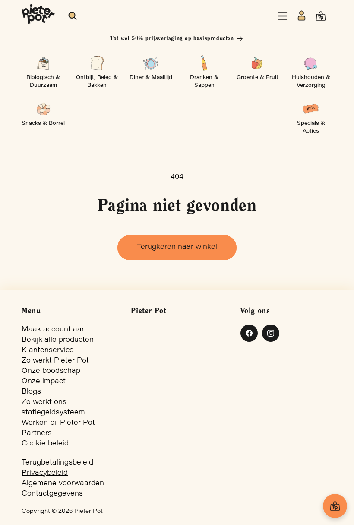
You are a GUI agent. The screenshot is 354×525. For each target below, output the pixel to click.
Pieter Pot (88, 512)
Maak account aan (54, 329)
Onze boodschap (51, 371)
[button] (72, 15)
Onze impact (44, 381)
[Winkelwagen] (335, 506)
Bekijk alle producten (58, 340)
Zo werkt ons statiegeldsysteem (53, 407)
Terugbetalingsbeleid (57, 462)
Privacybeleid (45, 473)
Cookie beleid (45, 443)
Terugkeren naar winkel (177, 247)
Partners (37, 433)
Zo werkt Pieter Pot (55, 360)
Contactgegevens (52, 493)
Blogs (31, 391)
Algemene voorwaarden (63, 483)
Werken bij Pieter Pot (58, 423)
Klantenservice (48, 350)
